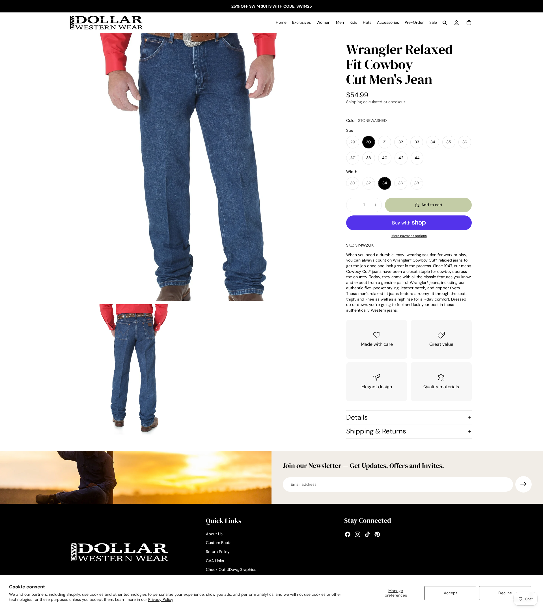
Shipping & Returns (376, 431)
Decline (505, 592)
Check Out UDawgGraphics (231, 569)
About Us (214, 533)
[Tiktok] (367, 534)
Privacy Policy (160, 599)
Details (357, 417)
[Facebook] (347, 534)
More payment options (409, 236)
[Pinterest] (377, 534)
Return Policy (218, 551)
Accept (450, 592)
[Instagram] (357, 534)
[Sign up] (523, 484)
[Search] (444, 22)
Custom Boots (218, 542)
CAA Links (215, 560)
